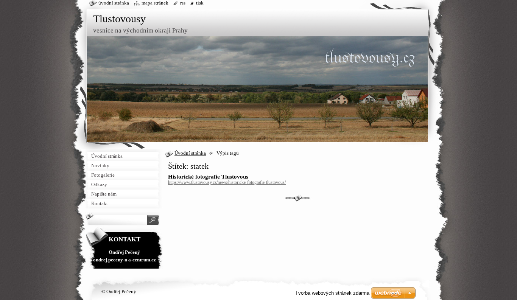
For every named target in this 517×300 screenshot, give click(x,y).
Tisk (200, 3)
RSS (182, 3)
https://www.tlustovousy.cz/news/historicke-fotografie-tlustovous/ (227, 182)
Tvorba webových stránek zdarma (332, 293)
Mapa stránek (155, 3)
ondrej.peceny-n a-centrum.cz (124, 260)
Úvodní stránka (190, 153)
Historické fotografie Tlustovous (208, 176)
